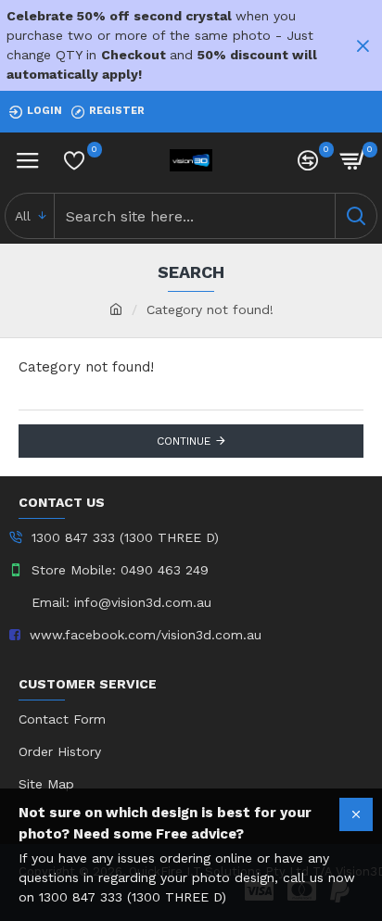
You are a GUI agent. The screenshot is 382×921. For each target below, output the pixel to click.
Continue (183, 441)
